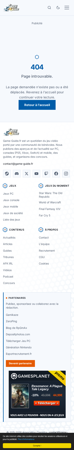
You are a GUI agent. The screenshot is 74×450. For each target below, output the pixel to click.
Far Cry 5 (44, 215)
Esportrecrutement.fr (19, 353)
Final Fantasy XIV (50, 209)
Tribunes (8, 257)
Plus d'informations (26, 439)
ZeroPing (11, 321)
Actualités (9, 237)
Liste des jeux (11, 219)
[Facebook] (56, 173)
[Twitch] (46, 173)
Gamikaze (12, 314)
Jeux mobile (10, 206)
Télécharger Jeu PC (18, 340)
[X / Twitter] (26, 173)
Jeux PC (8, 193)
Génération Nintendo (18, 347)
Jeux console (11, 200)
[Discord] (16, 173)
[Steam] (7, 173)
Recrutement (47, 250)
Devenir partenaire (20, 363)
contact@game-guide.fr (18, 163)
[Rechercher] (49, 7)
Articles (7, 244)
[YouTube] (36, 173)
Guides (7, 250)
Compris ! (37, 445)
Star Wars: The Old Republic (50, 194)
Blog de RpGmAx (16, 327)
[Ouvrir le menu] (67, 7)
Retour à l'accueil (37, 105)
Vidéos (7, 270)
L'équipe (44, 244)
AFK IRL (8, 263)
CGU (42, 257)
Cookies (44, 263)
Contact (44, 237)
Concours (9, 283)
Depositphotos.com (18, 334)
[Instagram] (66, 173)
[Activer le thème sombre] (58, 7)
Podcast (8, 276)
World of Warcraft (50, 202)
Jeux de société (13, 213)
